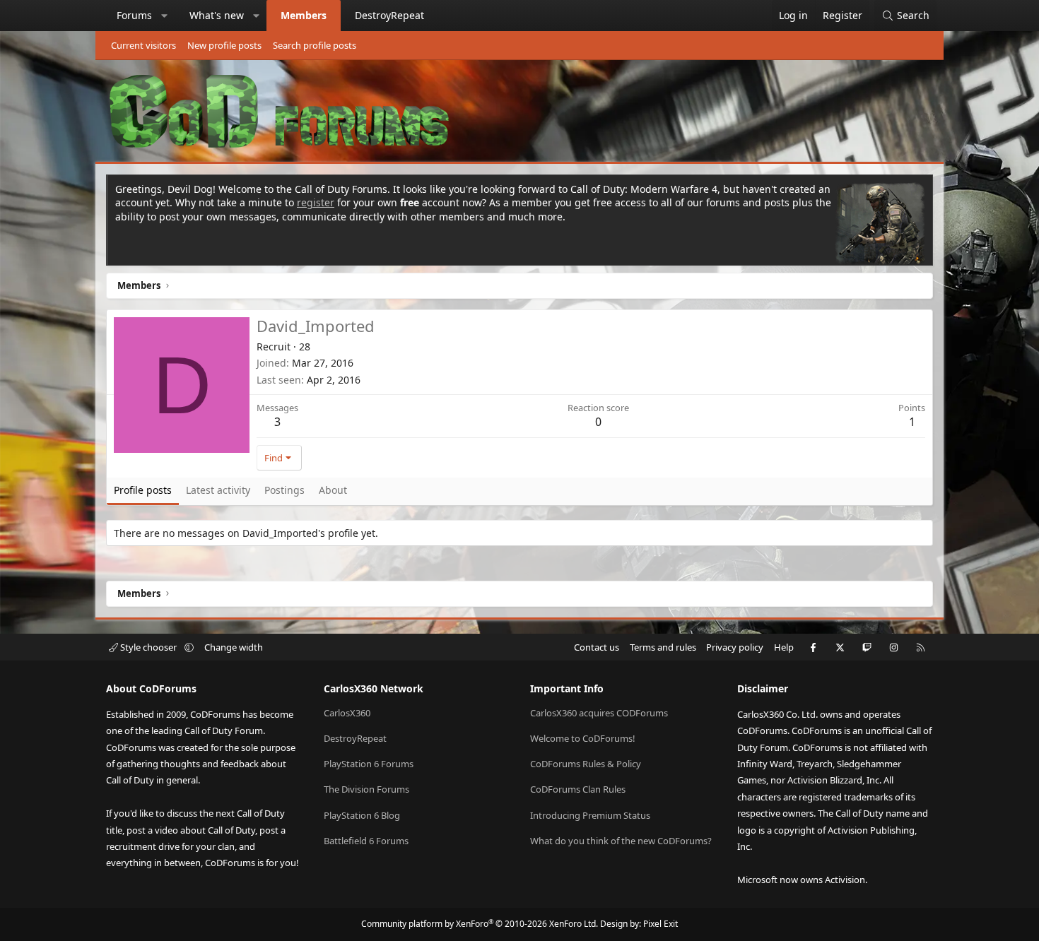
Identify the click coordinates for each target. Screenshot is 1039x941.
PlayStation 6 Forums (368, 763)
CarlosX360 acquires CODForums (599, 712)
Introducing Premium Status (590, 815)
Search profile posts (314, 45)
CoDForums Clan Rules (578, 789)
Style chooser (148, 647)
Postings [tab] (284, 490)
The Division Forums (366, 789)
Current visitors (143, 45)
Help (784, 647)
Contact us (596, 647)
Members (304, 15)
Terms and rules (663, 647)
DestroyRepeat (389, 15)
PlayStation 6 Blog (362, 815)
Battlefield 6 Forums (366, 840)
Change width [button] (233, 647)
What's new (216, 15)
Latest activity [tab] (218, 490)
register (315, 202)
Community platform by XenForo (479, 924)
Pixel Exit (660, 924)
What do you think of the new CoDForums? (621, 840)
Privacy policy (734, 647)
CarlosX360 (347, 712)
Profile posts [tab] (143, 490)
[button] (164, 15)
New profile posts (224, 45)
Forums (134, 15)
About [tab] (333, 490)
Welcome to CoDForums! (582, 738)
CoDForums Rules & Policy (585, 763)
